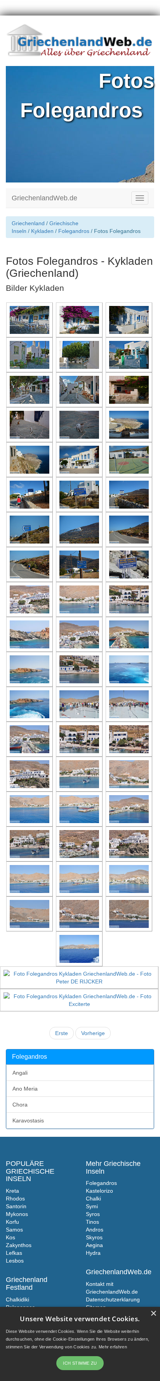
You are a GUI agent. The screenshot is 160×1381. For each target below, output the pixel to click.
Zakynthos (18, 1245)
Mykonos (17, 1214)
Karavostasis (28, 1120)
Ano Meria (25, 1089)
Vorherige (93, 1033)
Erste (61, 1033)
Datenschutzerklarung (113, 1299)
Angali (20, 1073)
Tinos (92, 1222)
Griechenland (28, 223)
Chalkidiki (17, 1299)
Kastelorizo (99, 1191)
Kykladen (42, 231)
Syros (93, 1214)
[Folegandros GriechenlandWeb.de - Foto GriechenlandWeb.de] (30, 319)
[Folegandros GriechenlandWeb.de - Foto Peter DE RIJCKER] (80, 977)
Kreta (12, 1191)
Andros (94, 1229)
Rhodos (15, 1198)
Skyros (94, 1237)
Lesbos (15, 1261)
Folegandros (73, 231)
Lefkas (14, 1253)
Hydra (93, 1253)
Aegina (94, 1245)
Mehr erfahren (113, 1347)
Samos (14, 1229)
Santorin (16, 1206)
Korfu (12, 1222)
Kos (10, 1237)
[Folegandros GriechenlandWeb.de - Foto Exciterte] (80, 1000)
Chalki (93, 1198)
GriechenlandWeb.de (44, 198)
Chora (20, 1104)
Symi (92, 1206)
